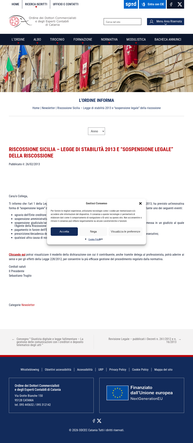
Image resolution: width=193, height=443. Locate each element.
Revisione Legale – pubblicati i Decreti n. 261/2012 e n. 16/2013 (145, 340)
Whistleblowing (30, 369)
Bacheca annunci (168, 39)
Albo (37, 39)
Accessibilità (85, 369)
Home (15, 4)
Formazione (83, 39)
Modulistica (136, 39)
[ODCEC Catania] (44, 26)
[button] (140, 203)
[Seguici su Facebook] (171, 4)
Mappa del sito (163, 369)
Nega (93, 231)
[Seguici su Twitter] (179, 4)
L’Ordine (18, 39)
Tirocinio (57, 39)
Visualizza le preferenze (125, 231)
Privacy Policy (117, 369)
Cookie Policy (94, 239)
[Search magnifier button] (138, 21)
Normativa (109, 39)
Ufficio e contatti (65, 4)
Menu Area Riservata (169, 21)
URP (100, 369)
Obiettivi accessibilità (58, 369)
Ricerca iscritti (36, 4)
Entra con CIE (156, 4)
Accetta (64, 231)
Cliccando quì (17, 254)
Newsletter (48, 108)
